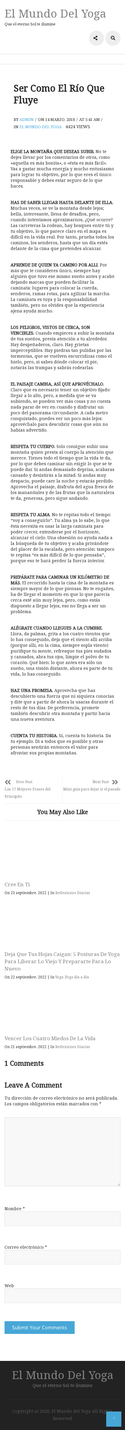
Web (9, 1285)
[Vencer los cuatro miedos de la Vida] (62, 1006)
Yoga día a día (77, 977)
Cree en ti (17, 884)
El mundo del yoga (40, 126)
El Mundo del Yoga (55, 13)
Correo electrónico (26, 1247)
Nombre (15, 1208)
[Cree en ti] (62, 852)
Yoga (59, 977)
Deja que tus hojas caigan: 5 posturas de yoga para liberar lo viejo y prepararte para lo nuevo (62, 961)
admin (26, 119)
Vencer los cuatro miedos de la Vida (50, 1038)
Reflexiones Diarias (72, 892)
